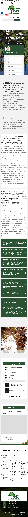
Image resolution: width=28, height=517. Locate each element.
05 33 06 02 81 (8, 1)
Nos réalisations (15, 43)
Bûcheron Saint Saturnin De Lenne (14, 473)
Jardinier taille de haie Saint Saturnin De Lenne (5, 468)
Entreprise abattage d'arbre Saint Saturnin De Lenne (14, 464)
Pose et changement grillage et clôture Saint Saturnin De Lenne (24, 476)
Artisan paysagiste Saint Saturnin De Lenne (6, 459)
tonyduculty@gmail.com (11, 3)
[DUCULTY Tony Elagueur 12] (14, 9)
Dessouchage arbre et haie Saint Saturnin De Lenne (24, 465)
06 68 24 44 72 (20, 1)
